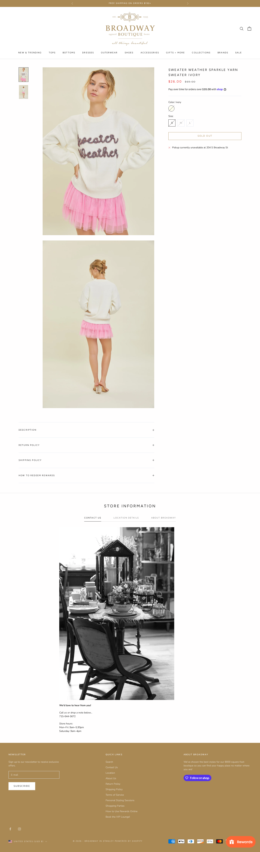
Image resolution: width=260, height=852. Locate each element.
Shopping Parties (115, 806)
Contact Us (112, 767)
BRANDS (223, 52)
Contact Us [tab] (92, 518)
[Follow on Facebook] (10, 829)
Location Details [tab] (126, 518)
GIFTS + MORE (175, 52)
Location (110, 773)
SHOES (129, 52)
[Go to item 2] (23, 92)
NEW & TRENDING (30, 52)
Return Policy (113, 784)
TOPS (52, 52)
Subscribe (22, 786)
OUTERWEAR (109, 52)
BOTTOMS (69, 52)
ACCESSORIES (150, 52)
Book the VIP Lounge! (118, 817)
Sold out (205, 136)
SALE (238, 52)
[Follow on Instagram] (19, 829)
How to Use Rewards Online (121, 811)
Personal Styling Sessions (120, 800)
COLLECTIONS (201, 52)
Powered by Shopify (129, 841)
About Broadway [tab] (163, 518)
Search (109, 762)
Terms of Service (115, 795)
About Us (111, 778)
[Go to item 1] (23, 74)
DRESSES (88, 52)
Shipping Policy (114, 789)
